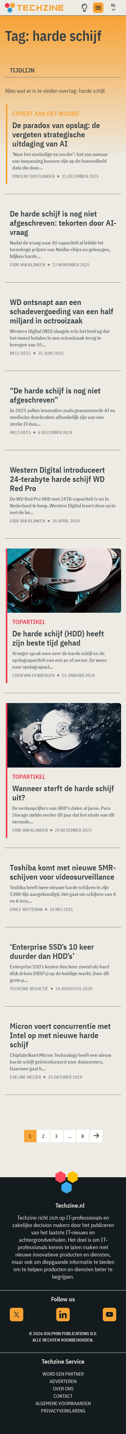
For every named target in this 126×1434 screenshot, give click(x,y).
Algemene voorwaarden (63, 1403)
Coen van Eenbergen (33, 675)
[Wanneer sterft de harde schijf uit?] (64, 735)
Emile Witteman (26, 909)
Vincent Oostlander (33, 176)
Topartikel (28, 622)
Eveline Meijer (25, 1077)
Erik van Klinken (27, 265)
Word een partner (63, 1374)
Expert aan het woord (45, 113)
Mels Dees (20, 353)
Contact (63, 1396)
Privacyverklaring (63, 1411)
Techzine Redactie (29, 988)
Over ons (63, 1388)
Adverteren (63, 1381)
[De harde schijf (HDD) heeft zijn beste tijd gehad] (64, 581)
